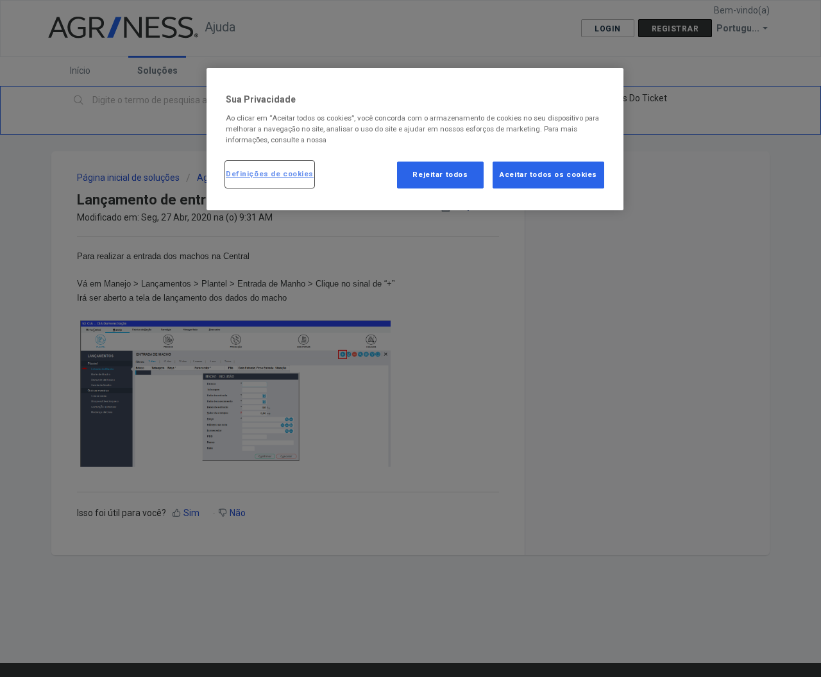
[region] (415, 139)
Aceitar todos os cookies (548, 173)
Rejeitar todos (440, 173)
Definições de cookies (270, 173)
